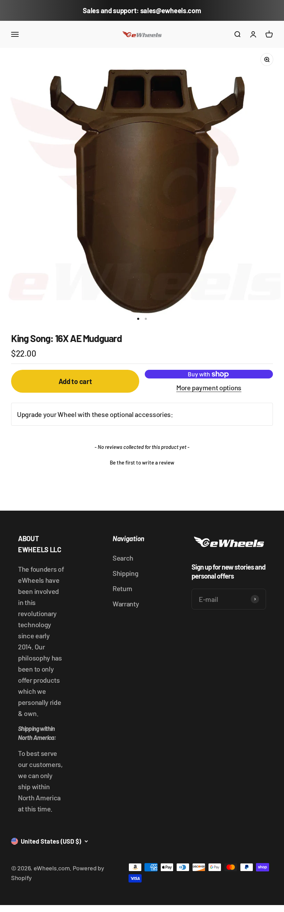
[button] (142, 461)
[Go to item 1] (138, 319)
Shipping (126, 573)
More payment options (208, 387)
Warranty (126, 603)
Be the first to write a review (142, 462)
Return (122, 588)
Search (123, 558)
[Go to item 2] (146, 319)
